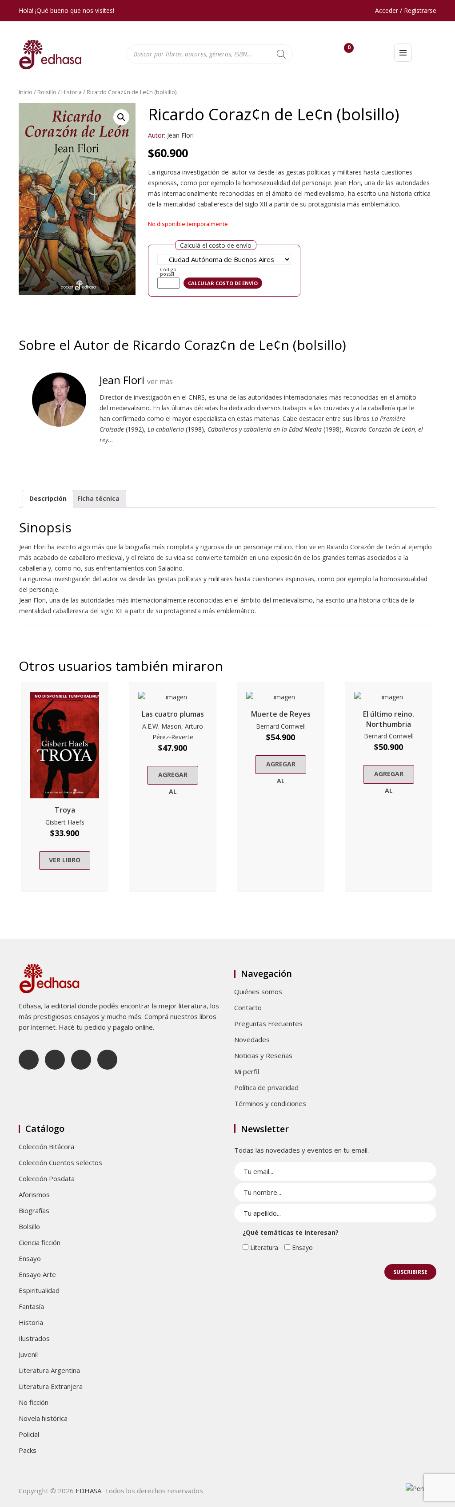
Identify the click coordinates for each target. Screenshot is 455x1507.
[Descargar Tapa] (419, 116)
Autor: (156, 135)
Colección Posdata (47, 1178)
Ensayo (30, 1258)
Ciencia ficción (39, 1242)
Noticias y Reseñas (263, 1055)
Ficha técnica (98, 498)
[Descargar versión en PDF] (432, 116)
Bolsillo (46, 92)
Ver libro (64, 860)
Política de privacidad (266, 1087)
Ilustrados (34, 1338)
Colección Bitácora (46, 1146)
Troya (65, 810)
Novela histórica (43, 1418)
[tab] (48, 499)
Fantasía (31, 1306)
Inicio (25, 92)
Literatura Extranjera (51, 1386)
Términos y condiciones (270, 1103)
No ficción (33, 1402)
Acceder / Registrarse (405, 10)
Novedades (252, 1039)
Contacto (248, 1007)
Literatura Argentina (49, 1370)
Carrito (348, 49)
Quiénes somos (258, 991)
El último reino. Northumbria (388, 719)
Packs (27, 1450)
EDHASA (88, 1490)
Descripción (48, 498)
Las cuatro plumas (173, 714)
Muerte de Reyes (281, 714)
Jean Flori (180, 135)
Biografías (34, 1210)
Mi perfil (246, 1071)
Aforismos (34, 1194)
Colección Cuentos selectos (60, 1162)
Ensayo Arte (37, 1274)
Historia (71, 92)
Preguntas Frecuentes (268, 1023)
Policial (29, 1434)
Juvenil (28, 1354)
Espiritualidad (39, 1290)
